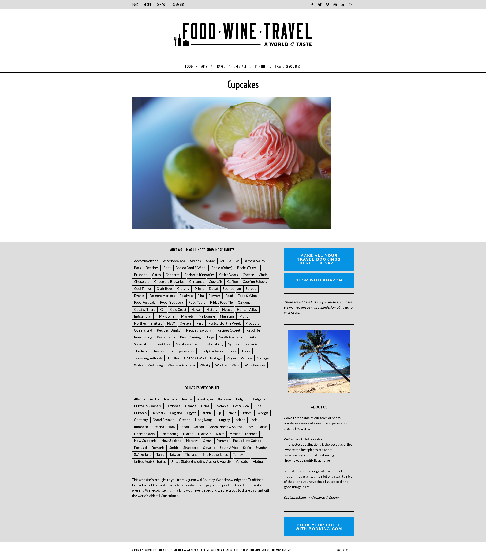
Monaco (251, 434)
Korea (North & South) (225, 427)
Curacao (140, 413)
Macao (188, 434)
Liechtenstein (144, 434)
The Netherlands (215, 454)
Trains (246, 351)
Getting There (144, 309)
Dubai (213, 288)
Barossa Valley (254, 261)
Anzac (210, 261)
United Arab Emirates (150, 461)
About (147, 4)
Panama (222, 440)
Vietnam (259, 461)
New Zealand (171, 440)
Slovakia (209, 447)
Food (229, 295)
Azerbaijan (205, 399)
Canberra (173, 275)
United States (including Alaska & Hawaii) (200, 461)
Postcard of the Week (224, 323)
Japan (184, 427)
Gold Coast (178, 309)
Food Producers (172, 302)
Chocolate (141, 281)
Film (200, 295)
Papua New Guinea (247, 440)
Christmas (196, 281)
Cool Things (143, 288)
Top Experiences (181, 351)
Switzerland (142, 454)
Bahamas (224, 399)
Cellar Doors (228, 275)
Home (135, 4)
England (176, 413)
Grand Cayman (163, 420)
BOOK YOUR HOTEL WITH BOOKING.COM (319, 527)
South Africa (229, 447)
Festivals (186, 295)
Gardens (244, 302)
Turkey (238, 454)
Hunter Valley (247, 309)
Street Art (141, 344)
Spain (247, 447)
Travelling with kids (148, 358)
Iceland (239, 420)
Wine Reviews (255, 365)
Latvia (262, 427)
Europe (250, 288)
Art (221, 261)
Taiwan (174, 454)
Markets (187, 316)
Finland (231, 413)
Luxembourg (168, 434)
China (205, 406)
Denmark (158, 413)
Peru (200, 323)
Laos (250, 427)
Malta (220, 434)
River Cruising (190, 337)
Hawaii (196, 309)
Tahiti (160, 454)
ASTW (234, 261)
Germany (141, 420)
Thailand (191, 454)
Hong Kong (203, 420)
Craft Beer (164, 288)
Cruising (183, 288)
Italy (172, 427)
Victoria (246, 358)
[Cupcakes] (231, 228)
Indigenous (142, 316)
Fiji (218, 413)
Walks (138, 365)
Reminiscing (143, 337)
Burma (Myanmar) (147, 406)
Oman (207, 440)
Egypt (191, 413)
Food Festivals (144, 302)
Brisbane (140, 275)
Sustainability (213, 344)
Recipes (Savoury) (199, 330)
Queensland (143, 330)
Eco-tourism (231, 288)
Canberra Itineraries (199, 275)
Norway (192, 440)
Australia (170, 399)
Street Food (162, 344)
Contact (162, 4)
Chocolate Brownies (169, 281)
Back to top (342, 550)
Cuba (257, 406)
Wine (236, 365)
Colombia (221, 406)
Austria (187, 399)
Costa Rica (241, 406)
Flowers (214, 295)
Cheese (248, 275)
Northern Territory (148, 323)
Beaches (152, 268)
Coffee (232, 281)
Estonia (206, 413)
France (246, 413)
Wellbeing (155, 365)
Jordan (199, 427)
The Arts (140, 351)
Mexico (234, 434)
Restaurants (166, 337)
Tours (232, 351)
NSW (171, 323)
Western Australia (181, 365)
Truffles (173, 358)
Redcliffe (253, 330)
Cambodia (173, 406)
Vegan (231, 358)
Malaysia (204, 434)
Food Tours (197, 302)
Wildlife (221, 365)
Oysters (186, 323)
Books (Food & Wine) (191, 268)
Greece (184, 420)
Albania (139, 399)
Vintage (263, 358)
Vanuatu (242, 461)
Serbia (174, 447)
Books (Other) (221, 268)
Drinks (199, 288)
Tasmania (251, 344)
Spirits (251, 337)
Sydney (233, 344)
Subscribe (178, 4)
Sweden (262, 447)
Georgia (262, 413)
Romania (158, 447)
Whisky (205, 365)
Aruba (154, 399)
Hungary (223, 420)
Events (139, 295)
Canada (190, 406)
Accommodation (146, 261)
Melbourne (206, 316)
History (211, 309)
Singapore (190, 447)
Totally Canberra (211, 351)
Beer (167, 268)
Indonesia (141, 427)
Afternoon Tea (174, 261)
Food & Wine (247, 295)
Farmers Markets (162, 295)
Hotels (227, 309)
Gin (162, 309)
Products (252, 323)
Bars (137, 268)
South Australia (230, 337)
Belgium (242, 399)
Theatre (158, 351)
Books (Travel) (248, 268)
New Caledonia (145, 440)
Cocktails (215, 281)
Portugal (140, 447)
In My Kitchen (165, 316)
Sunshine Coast (187, 344)
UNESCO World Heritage (203, 358)
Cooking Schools (255, 281)
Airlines (195, 261)
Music (243, 316)
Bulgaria (259, 399)
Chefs (263, 275)
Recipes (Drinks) (169, 330)
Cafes (156, 275)
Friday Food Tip (221, 302)
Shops (210, 337)
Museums (227, 316)
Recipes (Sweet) (229, 330)
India (254, 420)
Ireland (158, 427)
